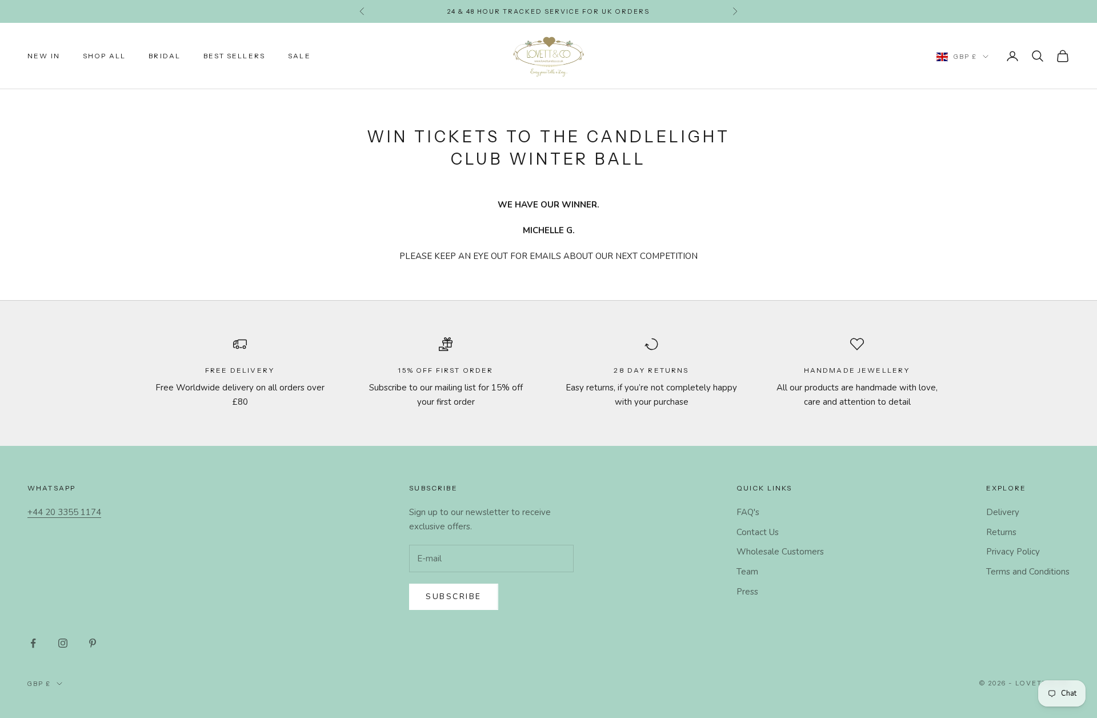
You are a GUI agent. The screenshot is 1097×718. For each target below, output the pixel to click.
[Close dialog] (791, 273)
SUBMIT (677, 476)
